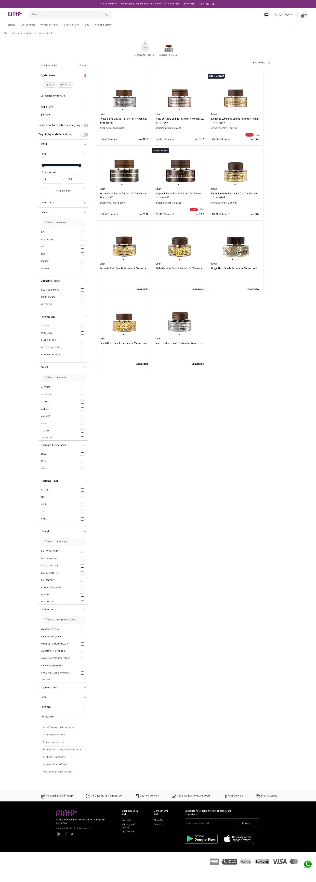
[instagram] (58, 834)
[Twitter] (72, 834)
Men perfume (28, 25)
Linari (40, 33)
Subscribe (246, 823)
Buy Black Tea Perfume (54, 757)
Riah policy (127, 820)
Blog (87, 25)
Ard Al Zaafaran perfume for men (59, 727)
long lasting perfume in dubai (57, 771)
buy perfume (128, 831)
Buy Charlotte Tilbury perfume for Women (63, 749)
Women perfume (49, 25)
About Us (158, 820)
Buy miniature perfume (54, 734)
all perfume (17, 33)
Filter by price (63, 191)
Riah (6, 33)
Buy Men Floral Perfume (54, 764)
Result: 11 (51, 33)
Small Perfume (71, 25)
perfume (30, 33)
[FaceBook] (66, 834)
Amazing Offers (103, 25)
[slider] (43, 165)
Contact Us (159, 824)
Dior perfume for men (53, 742)
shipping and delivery (128, 826)
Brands (11, 25)
